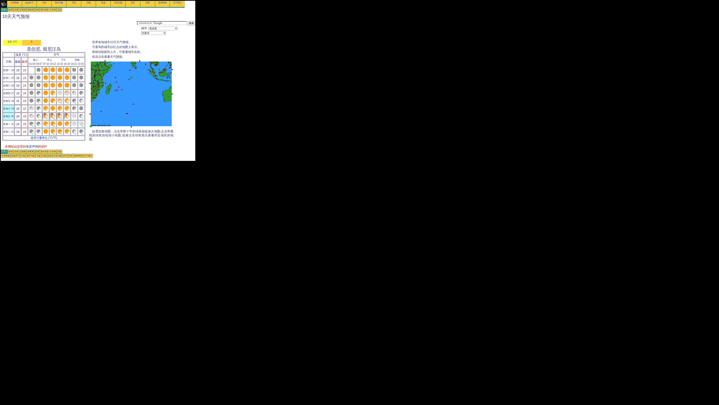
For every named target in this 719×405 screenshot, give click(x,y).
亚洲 (37, 10)
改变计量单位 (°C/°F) (44, 137)
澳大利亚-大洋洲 (48, 10)
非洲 (16, 10)
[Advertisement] (69, 29)
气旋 (74, 3)
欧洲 (10, 10)
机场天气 (29, 3)
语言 (133, 3)
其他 (59, 10)
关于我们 (177, 3)
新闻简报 (162, 3)
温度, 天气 (12, 41)
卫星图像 (14, 3)
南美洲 (30, 10)
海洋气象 (59, 3)
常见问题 (118, 3)
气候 (44, 3)
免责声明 (32, 146)
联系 (148, 3)
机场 (103, 3)
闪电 (89, 3)
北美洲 (23, 10)
